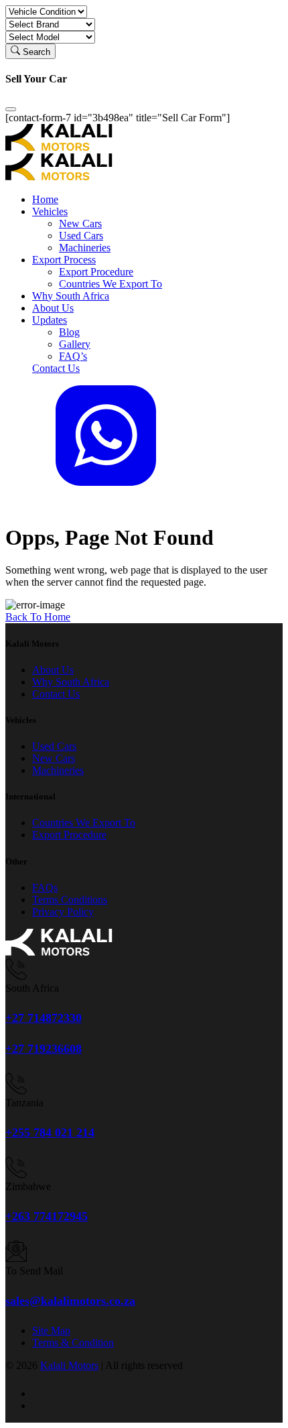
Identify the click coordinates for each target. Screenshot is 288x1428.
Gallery (74, 344)
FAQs (45, 887)
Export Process (64, 259)
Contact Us (56, 368)
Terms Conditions (69, 899)
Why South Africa (70, 296)
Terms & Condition (73, 1342)
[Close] (10, 109)
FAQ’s (73, 356)
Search (35, 52)
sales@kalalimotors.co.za (70, 1300)
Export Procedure (96, 271)
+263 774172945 (46, 1216)
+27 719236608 (43, 1048)
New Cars (80, 223)
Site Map (51, 1330)
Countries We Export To (110, 283)
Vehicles (50, 211)
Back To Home (37, 617)
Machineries (85, 247)
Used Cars (81, 235)
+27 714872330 (43, 1018)
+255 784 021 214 (49, 1132)
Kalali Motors (69, 1365)
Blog (69, 332)
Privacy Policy (63, 911)
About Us (53, 308)
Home (45, 199)
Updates (49, 320)
